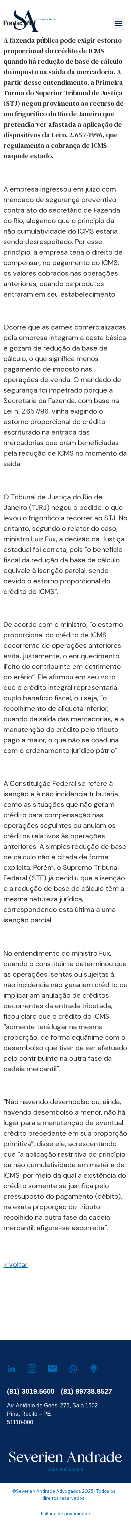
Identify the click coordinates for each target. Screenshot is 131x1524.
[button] (118, 23)
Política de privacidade (65, 1514)
